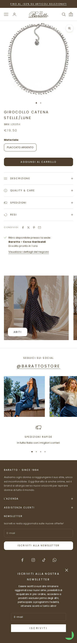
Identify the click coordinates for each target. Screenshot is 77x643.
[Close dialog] (67, 570)
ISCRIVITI (38, 628)
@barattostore (38, 366)
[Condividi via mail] (39, 227)
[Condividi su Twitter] (28, 227)
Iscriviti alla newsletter (38, 545)
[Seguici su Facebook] (22, 560)
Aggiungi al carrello (38, 162)
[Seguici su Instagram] (33, 560)
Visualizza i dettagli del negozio (28, 252)
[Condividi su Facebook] (22, 227)
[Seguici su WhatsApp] (54, 560)
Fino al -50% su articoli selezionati (38, 4)
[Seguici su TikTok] (44, 560)
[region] (38, 435)
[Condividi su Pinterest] (34, 227)
